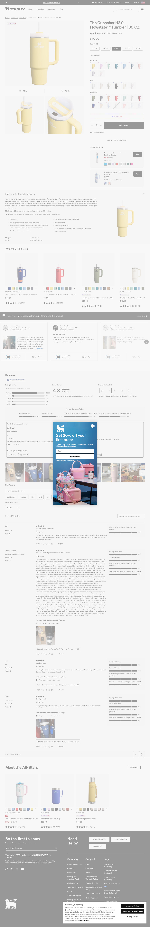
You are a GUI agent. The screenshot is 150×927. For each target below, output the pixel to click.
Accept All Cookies (132, 906)
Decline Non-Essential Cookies (133, 911)
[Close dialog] (92, 426)
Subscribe (75, 456)
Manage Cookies (132, 917)
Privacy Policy (84, 920)
